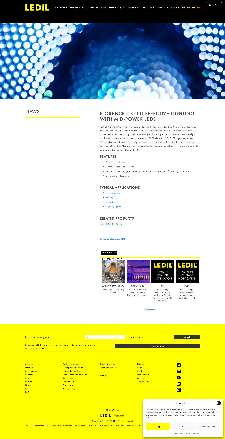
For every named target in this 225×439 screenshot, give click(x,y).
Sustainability (69, 381)
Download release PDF (112, 239)
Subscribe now (157, 346)
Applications (116, 7)
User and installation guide (75, 374)
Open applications (108, 367)
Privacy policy (69, 388)
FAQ (27, 392)
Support (161, 7)
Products (29, 367)
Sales (139, 367)
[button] (218, 403)
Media (103, 375)
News (174, 7)
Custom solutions (96, 7)
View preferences (208, 426)
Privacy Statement (191, 433)
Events (28, 388)
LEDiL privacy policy (176, 433)
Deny (183, 426)
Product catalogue (71, 364)
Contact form (143, 381)
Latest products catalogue (74, 367)
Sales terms (68, 378)
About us (60, 7)
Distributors (142, 371)
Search (187, 337)
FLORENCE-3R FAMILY (111, 224)
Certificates (68, 385)
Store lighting (111, 197)
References (133, 7)
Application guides (71, 371)
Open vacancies (107, 364)
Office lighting (112, 202)
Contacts (147, 7)
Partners (29, 381)
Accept (158, 426)
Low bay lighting (113, 192)
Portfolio (76, 7)
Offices (140, 378)
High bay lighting (113, 206)
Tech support (143, 374)
